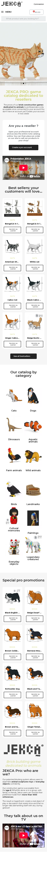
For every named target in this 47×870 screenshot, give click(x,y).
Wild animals (33, 470)
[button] (2, 54)
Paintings (33, 533)
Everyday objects (14, 562)
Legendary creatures (33, 558)
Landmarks (33, 504)
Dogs (33, 410)
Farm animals (14, 470)
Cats (14, 410)
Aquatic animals (33, 440)
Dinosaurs (14, 439)
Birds (14, 504)
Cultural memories (14, 529)
